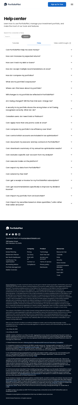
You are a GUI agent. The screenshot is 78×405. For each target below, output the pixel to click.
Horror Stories (61, 263)
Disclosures (43, 267)
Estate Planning (11, 252)
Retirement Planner (12, 254)
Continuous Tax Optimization (11, 261)
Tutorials (59, 254)
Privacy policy (44, 264)
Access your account (44, 258)
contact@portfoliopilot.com (31, 238)
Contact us (31, 262)
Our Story (30, 254)
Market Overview (11, 270)
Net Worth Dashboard (13, 257)
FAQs (58, 257)
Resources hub (61, 252)
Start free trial (44, 254)
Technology (44, 252)
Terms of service (45, 262)
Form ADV (60, 272)
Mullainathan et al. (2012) (13, 379)
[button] (72, 4)
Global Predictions (11, 285)
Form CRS (60, 270)
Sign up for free (57, 4)
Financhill (54, 382)
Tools (58, 275)
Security (59, 260)
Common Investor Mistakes (63, 266)
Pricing (29, 252)
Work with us (30, 258)
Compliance (31, 264)
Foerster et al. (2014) (11, 385)
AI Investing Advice (12, 264)
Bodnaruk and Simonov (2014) (62, 381)
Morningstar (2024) (11, 381)
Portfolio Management (13, 267)
